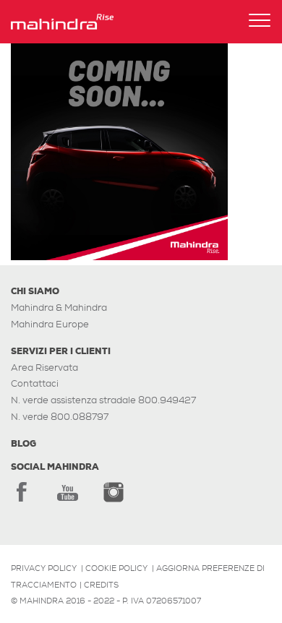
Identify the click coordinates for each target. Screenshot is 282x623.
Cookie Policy (116, 568)
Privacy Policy (44, 568)
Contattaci (35, 383)
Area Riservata (44, 367)
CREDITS (101, 585)
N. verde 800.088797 (59, 417)
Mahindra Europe (50, 324)
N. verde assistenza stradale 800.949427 (103, 400)
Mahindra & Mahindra (59, 307)
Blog (23, 444)
